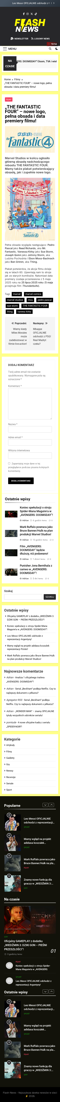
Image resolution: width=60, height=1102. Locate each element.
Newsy (9, 770)
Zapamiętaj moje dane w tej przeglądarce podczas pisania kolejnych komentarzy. (28, 467)
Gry (8, 764)
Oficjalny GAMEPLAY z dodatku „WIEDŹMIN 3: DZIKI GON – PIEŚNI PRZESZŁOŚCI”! (25, 945)
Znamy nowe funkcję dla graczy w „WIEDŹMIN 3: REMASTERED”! (38, 863)
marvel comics (33, 294)
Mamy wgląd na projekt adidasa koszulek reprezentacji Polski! (27, 3)
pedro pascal (45, 299)
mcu (30, 299)
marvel (16, 294)
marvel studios (15, 299)
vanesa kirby (24, 311)
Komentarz (15, 386)
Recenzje (11, 777)
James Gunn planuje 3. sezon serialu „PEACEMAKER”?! (37, 883)
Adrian (25, 520)
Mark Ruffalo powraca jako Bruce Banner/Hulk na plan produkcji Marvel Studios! (36, 530)
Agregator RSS (14, 699)
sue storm (12, 305)
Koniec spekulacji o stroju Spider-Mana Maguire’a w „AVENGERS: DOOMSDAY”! (36, 511)
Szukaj (8, 591)
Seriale (9, 783)
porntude (11, 722)
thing (10, 311)
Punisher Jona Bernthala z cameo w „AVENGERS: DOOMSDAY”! (36, 569)
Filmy (8, 99)
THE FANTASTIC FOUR (35, 305)
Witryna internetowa (19, 450)
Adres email (15, 437)
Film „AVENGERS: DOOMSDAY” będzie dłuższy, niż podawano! (34, 550)
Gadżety (10, 758)
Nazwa (12, 424)
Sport (9, 789)
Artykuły (10, 745)
